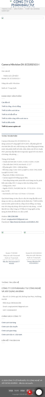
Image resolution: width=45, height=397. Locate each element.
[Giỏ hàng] (42, 3)
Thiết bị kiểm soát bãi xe (10, 110)
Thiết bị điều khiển (8, 122)
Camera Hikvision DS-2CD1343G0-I (34, 262)
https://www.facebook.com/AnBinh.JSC (24, 222)
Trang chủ (7, 9)
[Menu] (3, 3)
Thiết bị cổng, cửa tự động (11, 106)
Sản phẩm (18, 9)
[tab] (22, 136)
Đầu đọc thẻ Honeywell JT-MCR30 (11, 262)
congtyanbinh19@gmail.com (17, 219)
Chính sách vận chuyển (10, 326)
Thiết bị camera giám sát (11, 126)
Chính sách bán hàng (9, 322)
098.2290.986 (12, 216)
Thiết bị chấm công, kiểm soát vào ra (15, 118)
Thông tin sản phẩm (9, 136)
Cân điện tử (6, 102)
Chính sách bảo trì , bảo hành (12, 334)
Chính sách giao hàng (9, 331)
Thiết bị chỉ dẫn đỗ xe (9, 114)
